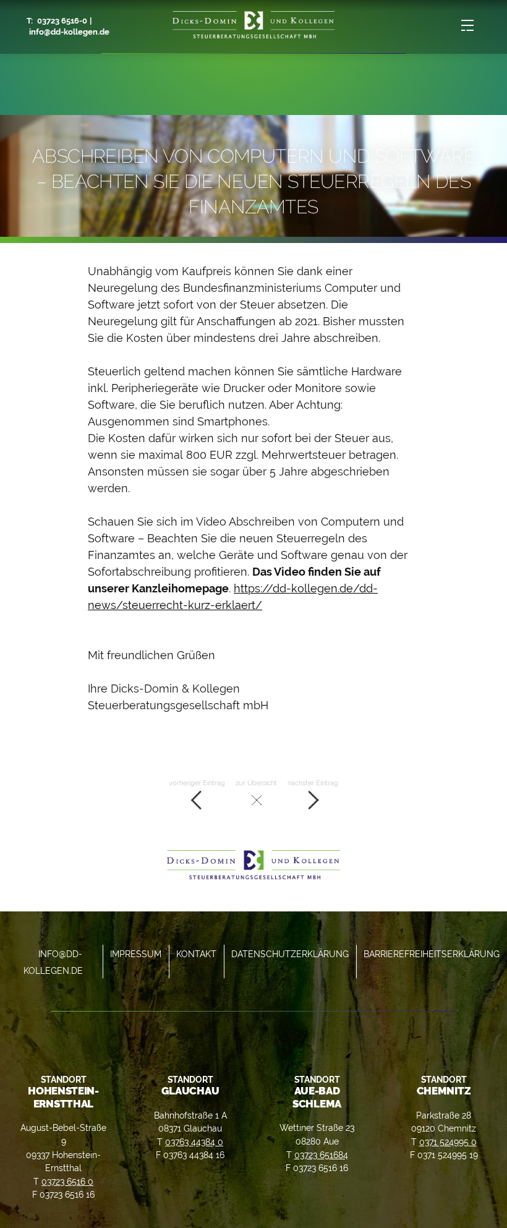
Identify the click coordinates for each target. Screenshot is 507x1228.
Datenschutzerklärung (290, 954)
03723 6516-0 (62, 20)
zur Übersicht (256, 783)
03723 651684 (321, 1154)
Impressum (135, 954)
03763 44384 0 (194, 1141)
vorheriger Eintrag (197, 783)
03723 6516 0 (67, 1181)
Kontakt (196, 954)
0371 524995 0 (448, 1141)
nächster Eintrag (313, 783)
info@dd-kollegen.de (69, 31)
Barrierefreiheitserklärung (432, 954)
